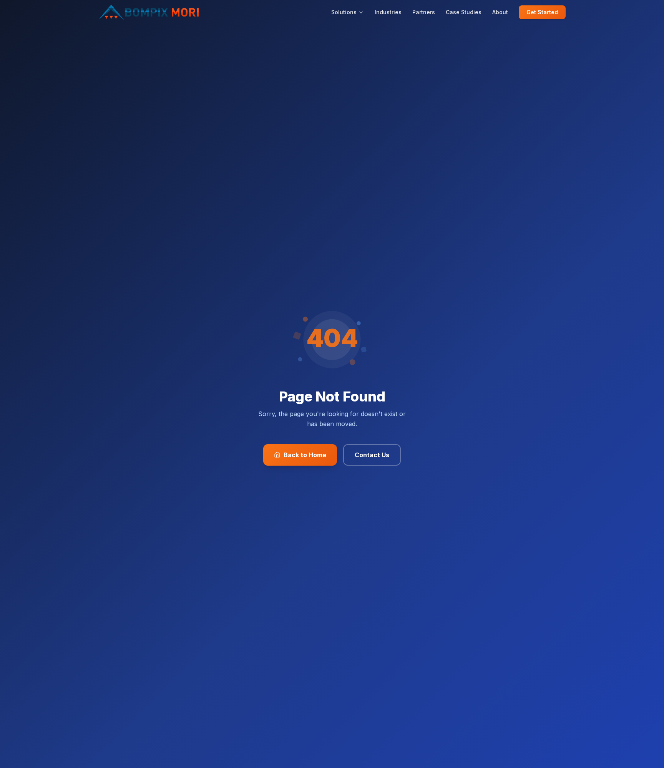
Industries (388, 12)
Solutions (344, 12)
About (500, 12)
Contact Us (372, 455)
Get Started (542, 12)
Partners (423, 12)
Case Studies (463, 12)
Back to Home (305, 455)
